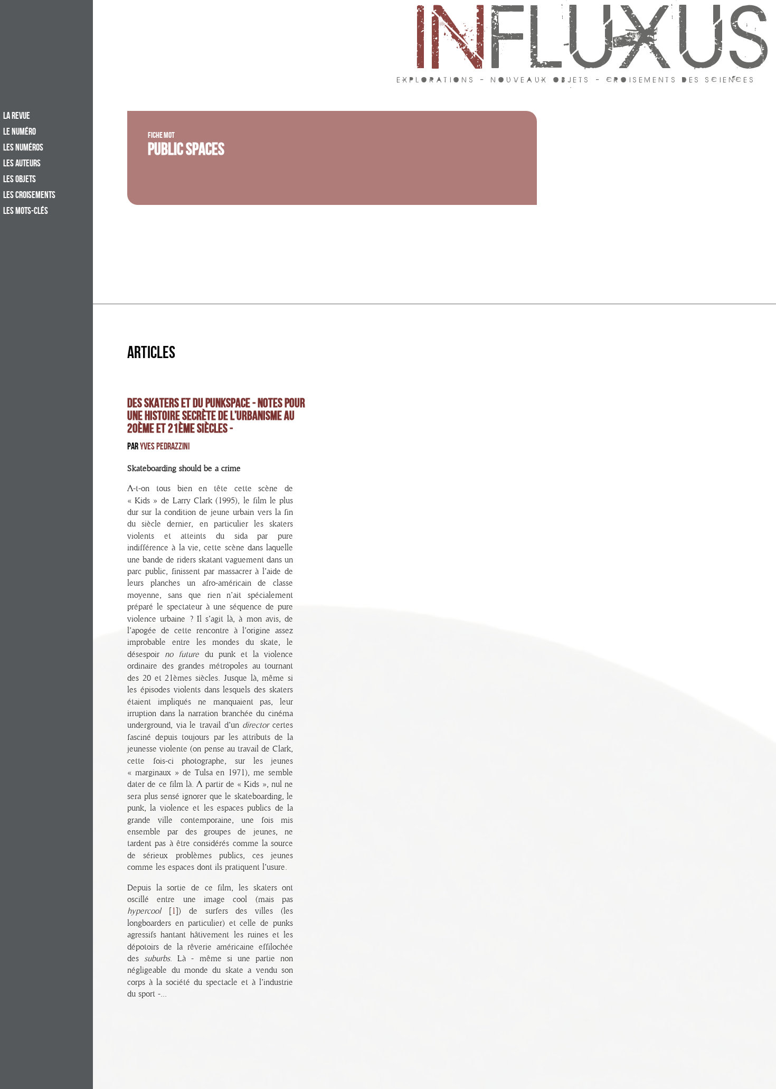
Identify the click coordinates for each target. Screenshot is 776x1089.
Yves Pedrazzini (165, 447)
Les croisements (29, 196)
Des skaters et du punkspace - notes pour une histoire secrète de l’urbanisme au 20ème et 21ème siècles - (216, 417)
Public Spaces (186, 151)
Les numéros (23, 148)
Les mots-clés (25, 212)
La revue (16, 116)
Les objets (19, 180)
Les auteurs (22, 164)
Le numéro (19, 132)
